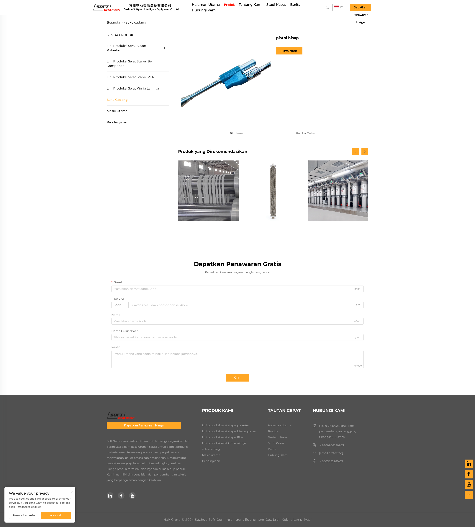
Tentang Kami (250, 5)
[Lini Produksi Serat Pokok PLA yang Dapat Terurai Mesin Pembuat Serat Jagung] (208, 190)
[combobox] (120, 305)
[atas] (469, 495)
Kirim (237, 377)
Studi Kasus (276, 5)
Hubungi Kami (204, 10)
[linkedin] (110, 495)
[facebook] (121, 495)
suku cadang (136, 22)
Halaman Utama (206, 5)
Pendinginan (117, 122)
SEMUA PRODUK (120, 35)
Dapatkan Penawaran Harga (360, 8)
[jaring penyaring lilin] (273, 190)
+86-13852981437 (331, 461)
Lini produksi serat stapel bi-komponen (129, 63)
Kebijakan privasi (297, 519)
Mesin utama (117, 111)
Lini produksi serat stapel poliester (127, 48)
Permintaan (289, 50)
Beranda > (115, 22)
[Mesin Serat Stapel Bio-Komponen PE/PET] (338, 190)
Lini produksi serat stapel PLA (130, 77)
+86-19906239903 (331, 445)
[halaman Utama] (141, 7)
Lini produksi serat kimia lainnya (133, 88)
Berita (295, 5)
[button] (355, 151)
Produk (229, 4)
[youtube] (132, 495)
